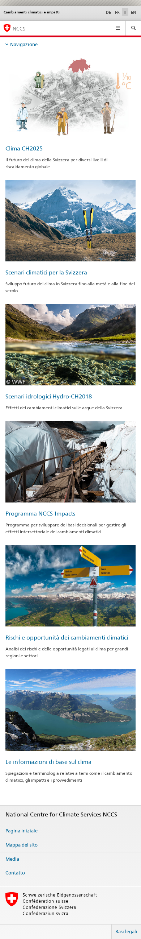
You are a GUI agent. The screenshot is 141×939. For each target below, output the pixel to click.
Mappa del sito (21, 845)
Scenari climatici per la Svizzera (46, 272)
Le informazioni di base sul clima (48, 761)
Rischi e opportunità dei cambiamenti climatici (66, 637)
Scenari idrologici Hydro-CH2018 (48, 396)
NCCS (19, 28)
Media (12, 859)
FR (117, 12)
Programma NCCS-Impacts (40, 513)
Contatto (15, 873)
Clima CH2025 (24, 148)
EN (133, 12)
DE (108, 12)
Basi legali (126, 931)
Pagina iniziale (21, 830)
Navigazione (24, 44)
